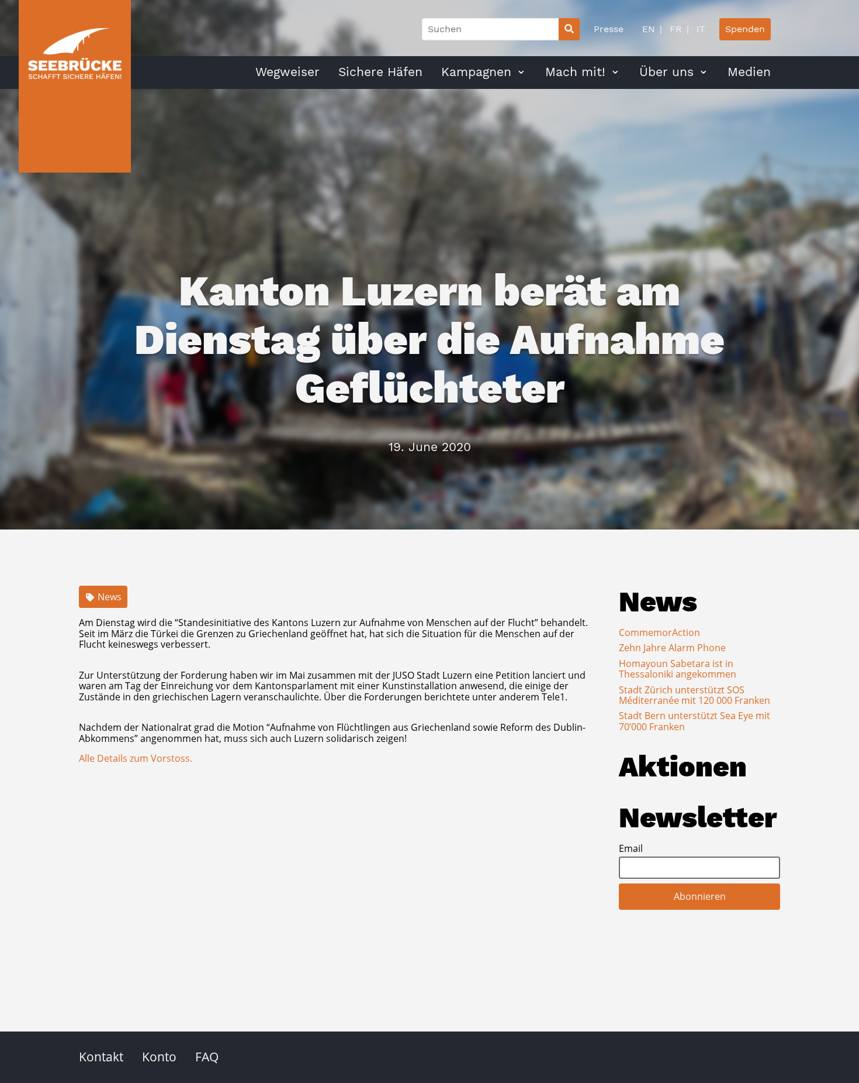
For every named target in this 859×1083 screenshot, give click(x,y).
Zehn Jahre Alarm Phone (672, 647)
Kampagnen (476, 72)
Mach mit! (575, 72)
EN (648, 29)
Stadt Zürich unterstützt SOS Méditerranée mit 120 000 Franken (694, 695)
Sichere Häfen (380, 72)
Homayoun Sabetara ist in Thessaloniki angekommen (677, 668)
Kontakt (101, 1056)
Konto (159, 1056)
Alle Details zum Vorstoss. (135, 758)
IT (699, 29)
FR (674, 29)
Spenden (745, 29)
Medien (749, 72)
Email (631, 848)
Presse (609, 29)
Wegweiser (287, 72)
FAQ (207, 1056)
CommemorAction (659, 632)
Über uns (666, 72)
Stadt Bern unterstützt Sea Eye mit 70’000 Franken (694, 721)
